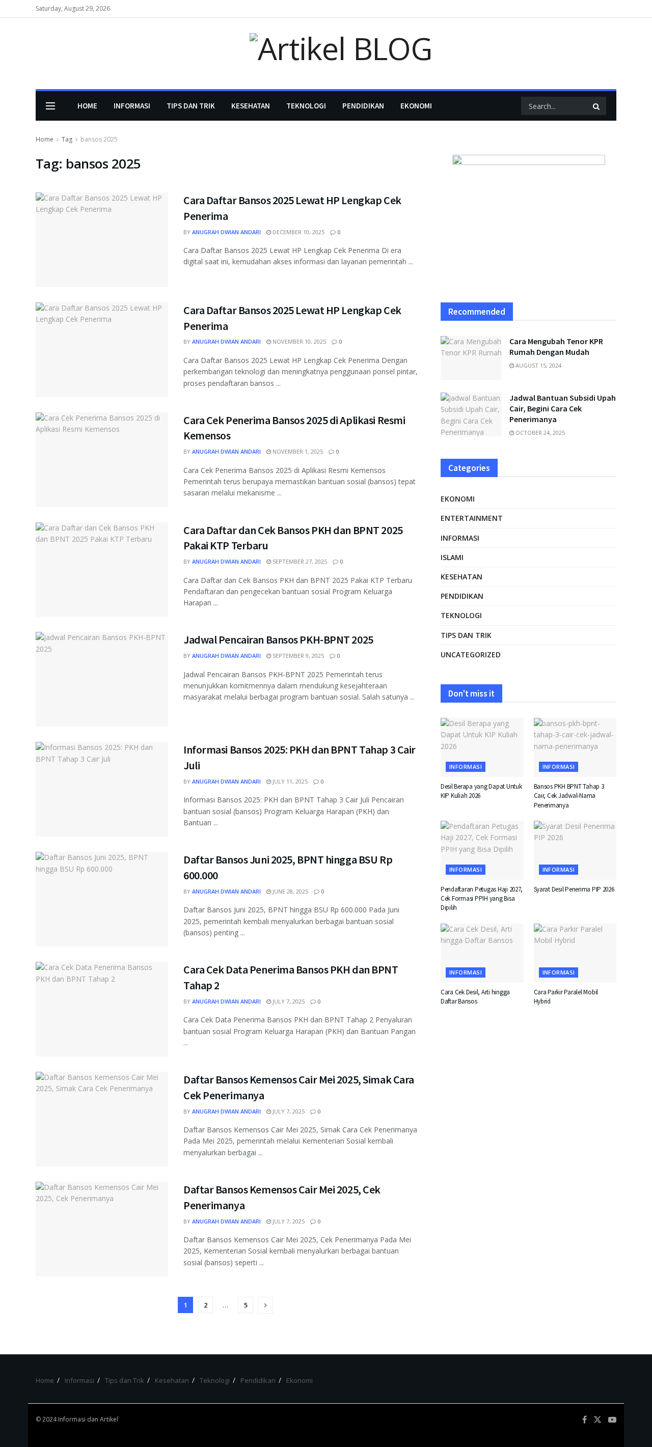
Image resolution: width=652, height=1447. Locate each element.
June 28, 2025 (289, 891)
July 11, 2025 (289, 781)
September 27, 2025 (299, 561)
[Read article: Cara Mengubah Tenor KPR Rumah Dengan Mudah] (471, 358)
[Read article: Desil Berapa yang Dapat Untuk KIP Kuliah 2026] (482, 747)
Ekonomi (416, 105)
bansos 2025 (99, 139)
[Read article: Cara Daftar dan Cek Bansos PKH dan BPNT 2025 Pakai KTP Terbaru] (102, 569)
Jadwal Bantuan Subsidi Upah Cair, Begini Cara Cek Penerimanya (562, 408)
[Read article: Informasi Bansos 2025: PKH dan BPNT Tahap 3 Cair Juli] (102, 789)
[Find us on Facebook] (584, 1420)
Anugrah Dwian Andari (226, 232)
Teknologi (306, 105)
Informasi (132, 105)
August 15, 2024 (537, 365)
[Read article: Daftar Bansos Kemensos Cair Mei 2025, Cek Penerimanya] (102, 1229)
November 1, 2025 (297, 451)
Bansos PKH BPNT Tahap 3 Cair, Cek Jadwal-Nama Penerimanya (569, 795)
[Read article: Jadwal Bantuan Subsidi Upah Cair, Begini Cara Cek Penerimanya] (471, 414)
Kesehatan (250, 105)
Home (87, 105)
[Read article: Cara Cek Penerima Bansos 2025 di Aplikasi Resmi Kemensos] (102, 459)
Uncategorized (471, 654)
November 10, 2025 (298, 341)
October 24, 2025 (539, 432)
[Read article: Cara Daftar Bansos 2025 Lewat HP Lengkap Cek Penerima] (102, 239)
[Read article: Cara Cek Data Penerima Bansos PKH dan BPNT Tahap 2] (102, 1009)
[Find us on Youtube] (612, 1420)
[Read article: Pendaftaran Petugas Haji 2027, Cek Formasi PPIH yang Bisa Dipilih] (482, 850)
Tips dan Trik (191, 105)
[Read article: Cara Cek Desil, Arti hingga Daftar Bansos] (482, 953)
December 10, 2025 (297, 232)
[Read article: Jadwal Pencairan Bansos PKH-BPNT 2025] (102, 679)
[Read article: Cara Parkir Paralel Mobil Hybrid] (575, 953)
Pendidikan (363, 105)
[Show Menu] (50, 105)
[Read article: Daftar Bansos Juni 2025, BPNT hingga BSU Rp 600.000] (102, 899)
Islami (452, 557)
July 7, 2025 (288, 1001)
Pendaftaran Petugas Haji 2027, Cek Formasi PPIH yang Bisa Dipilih (482, 898)
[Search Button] (597, 106)
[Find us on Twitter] (597, 1420)
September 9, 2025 (297, 655)
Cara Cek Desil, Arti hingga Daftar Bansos (475, 997)
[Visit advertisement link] (528, 218)
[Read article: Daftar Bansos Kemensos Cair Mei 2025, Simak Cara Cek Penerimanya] (102, 1119)
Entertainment (472, 518)
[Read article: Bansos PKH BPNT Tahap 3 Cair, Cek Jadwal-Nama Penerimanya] (575, 747)
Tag (67, 139)
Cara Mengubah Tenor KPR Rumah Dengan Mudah (556, 346)
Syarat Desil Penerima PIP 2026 (574, 889)
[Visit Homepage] (326, 54)
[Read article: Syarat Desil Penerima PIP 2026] (575, 850)
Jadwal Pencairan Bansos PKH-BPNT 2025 (278, 639)
